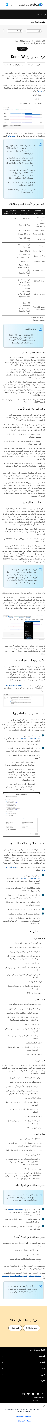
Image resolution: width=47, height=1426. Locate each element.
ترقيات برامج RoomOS (28, 57)
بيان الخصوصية (37, 1400)
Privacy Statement (24, 1416)
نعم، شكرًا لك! (31, 1328)
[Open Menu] (2, 5)
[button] (7, 5)
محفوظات (11, 136)
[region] (23, 1414)
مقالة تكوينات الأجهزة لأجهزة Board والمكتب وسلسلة (21, 1276)
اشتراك (22, 49)
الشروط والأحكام (39, 1397)
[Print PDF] (29, 49)
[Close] (44, 1406)
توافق (40, 90)
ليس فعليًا (15, 1328)
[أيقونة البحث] (12, 5)
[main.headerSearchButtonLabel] (11, 4)
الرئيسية (43, 15)
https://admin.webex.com (17, 685)
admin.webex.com (15, 1209)
